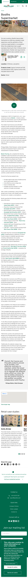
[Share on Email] (19, 464)
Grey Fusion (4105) (12, 219)
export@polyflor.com (15, 498)
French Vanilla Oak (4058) (10, 248)
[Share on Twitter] (2, 464)
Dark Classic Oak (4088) (10, 229)
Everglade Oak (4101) (9, 209)
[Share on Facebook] (5, 464)
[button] (3, 435)
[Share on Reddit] (16, 464)
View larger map (5, 404)
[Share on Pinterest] (13, 464)
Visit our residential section (12, 479)
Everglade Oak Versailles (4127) (12, 212)
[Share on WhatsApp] (10, 464)
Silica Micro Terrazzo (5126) (18, 246)
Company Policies (14, 506)
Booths (14, 118)
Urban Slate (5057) (9, 205)
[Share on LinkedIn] (8, 464)
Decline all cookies (12, 573)
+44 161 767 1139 (15, 495)
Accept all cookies (12, 567)
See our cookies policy (10, 563)
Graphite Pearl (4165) (13, 215)
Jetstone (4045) (8, 226)
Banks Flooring (5, 154)
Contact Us (14, 512)
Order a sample (14, 509)
